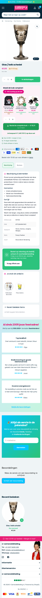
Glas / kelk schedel (13, 525)
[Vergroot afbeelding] (37, 26)
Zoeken (37, 14)
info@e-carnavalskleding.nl (15, 550)
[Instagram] (3, 557)
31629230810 (14, 553)
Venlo (31, 157)
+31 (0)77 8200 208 (12, 547)
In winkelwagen (27, 79)
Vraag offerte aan (13, 263)
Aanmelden (21, 447)
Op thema (17, 21)
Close (21, 562)
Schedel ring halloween (33, 107)
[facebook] (8, 557)
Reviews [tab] (19, 165)
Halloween (26, 21)
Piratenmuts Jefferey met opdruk (8, 107)
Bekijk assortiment (3, 8)
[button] (11, 79)
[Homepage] (2, 21)
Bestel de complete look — (22, 126)
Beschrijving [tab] (8, 165)
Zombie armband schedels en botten (21, 107)
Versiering (8, 21)
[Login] (35, 8)
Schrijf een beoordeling (13, 481)
